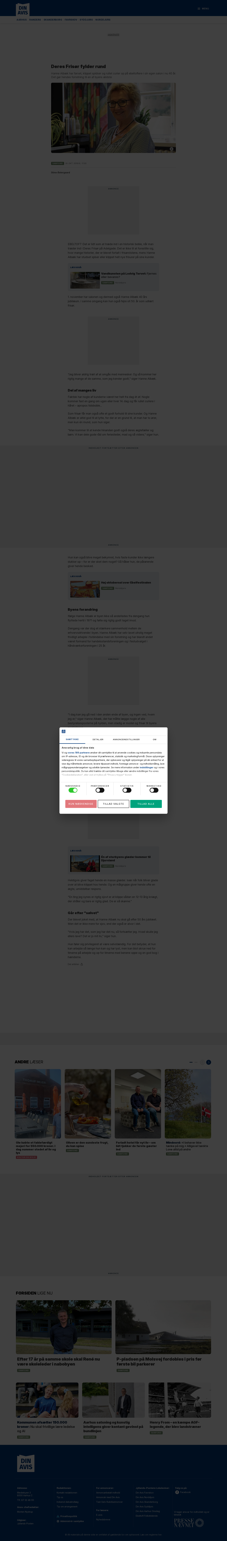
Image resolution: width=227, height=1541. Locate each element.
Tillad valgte (113, 803)
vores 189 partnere (79, 752)
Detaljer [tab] (98, 739)
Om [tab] (154, 739)
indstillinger (146, 767)
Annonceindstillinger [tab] (126, 739)
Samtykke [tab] (72, 739)
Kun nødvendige (81, 803)
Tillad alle (146, 803)
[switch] (100, 790)
